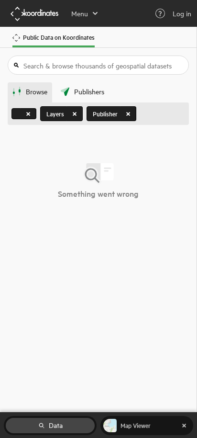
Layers (55, 113)
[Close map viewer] (184, 425)
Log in (182, 13)
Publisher (105, 113)
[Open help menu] (160, 13)
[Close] (28, 113)
